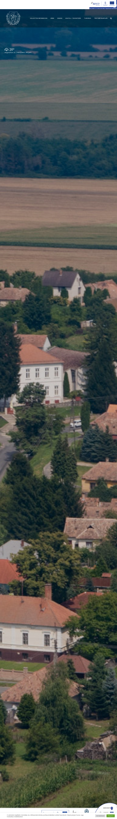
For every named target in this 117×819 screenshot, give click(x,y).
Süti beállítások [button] (100, 816)
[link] (13, 18)
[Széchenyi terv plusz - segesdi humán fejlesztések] (103, 8)
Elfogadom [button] (111, 816)
